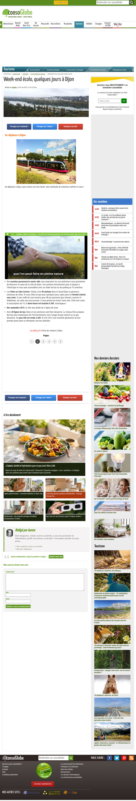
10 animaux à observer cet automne (107, 571)
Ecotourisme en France (98, 70)
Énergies (98, 24)
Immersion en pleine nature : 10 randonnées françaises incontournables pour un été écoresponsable (111, 595)
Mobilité (89, 24)
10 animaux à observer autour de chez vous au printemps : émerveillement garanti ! (111, 646)
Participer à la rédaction (69, 767)
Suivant (5, 101)
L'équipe (5, 767)
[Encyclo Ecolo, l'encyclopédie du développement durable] (71, 793)
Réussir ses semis (101, 383)
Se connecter (61, 2)
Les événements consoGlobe (71, 777)
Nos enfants (55, 24)
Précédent (86, 101)
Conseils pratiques (53, 70)
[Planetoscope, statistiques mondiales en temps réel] (32, 793)
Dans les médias (67, 769)
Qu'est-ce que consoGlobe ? (12, 764)
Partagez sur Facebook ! (19, 126)
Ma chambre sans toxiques (104, 539)
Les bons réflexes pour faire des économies (110, 428)
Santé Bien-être (26, 24)
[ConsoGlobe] (17, 12)
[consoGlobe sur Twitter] (116, 758)
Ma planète (68, 24)
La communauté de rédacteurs (72, 764)
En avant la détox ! (101, 451)
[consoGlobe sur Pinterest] (124, 758)
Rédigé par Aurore (25, 530)
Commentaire (10, 572)
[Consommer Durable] (52, 793)
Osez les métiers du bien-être (105, 512)
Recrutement (65, 772)
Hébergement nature (119, 70)
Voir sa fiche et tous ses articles (29, 546)
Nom (7, 592)
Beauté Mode (18, 24)
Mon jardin (45, 24)
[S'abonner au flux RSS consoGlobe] (131, 758)
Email (7, 599)
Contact (5, 769)
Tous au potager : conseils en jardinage (109, 405)
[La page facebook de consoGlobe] (109, 758)
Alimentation (8, 24)
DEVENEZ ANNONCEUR (42, 784)
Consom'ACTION (108, 24)
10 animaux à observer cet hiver (106, 695)
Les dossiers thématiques (70, 775)
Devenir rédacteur (24, 549)
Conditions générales (10, 775)
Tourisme (79, 24)
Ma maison (36, 24)
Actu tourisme (35, 70)
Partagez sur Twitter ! (45, 126)
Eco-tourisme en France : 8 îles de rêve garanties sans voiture (109, 719)
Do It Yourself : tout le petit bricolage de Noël (111, 499)
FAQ (3, 772)
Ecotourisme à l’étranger (75, 70)
